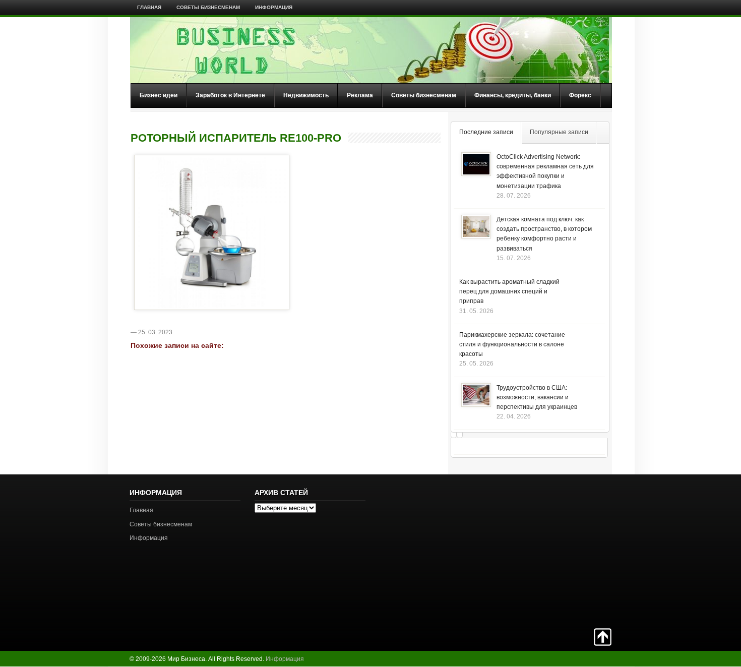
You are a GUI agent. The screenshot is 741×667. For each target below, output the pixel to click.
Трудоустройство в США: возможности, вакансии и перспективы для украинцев (537, 397)
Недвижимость (306, 95)
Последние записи (486, 132)
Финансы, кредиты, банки (512, 95)
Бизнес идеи (158, 95)
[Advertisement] (576, 550)
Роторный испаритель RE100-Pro (236, 138)
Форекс (580, 95)
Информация (273, 7)
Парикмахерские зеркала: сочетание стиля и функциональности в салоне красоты (512, 344)
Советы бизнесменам (208, 7)
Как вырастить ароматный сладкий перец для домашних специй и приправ (509, 291)
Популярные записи (559, 132)
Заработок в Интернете (230, 95)
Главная (149, 7)
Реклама (360, 95)
